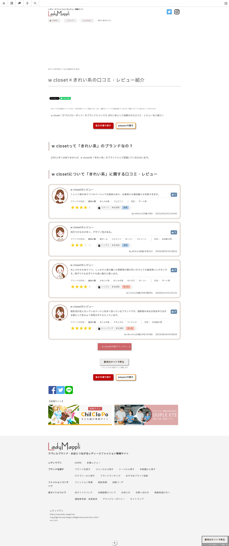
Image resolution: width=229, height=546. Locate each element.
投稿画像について (107, 492)
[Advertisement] (114, 45)
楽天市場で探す (103, 125)
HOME (78, 462)
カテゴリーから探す (85, 476)
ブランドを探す (83, 469)
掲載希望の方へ (162, 492)
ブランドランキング (110, 476)
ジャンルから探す (105, 469)
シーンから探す (127, 469)
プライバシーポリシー (114, 499)
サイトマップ (137, 499)
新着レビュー (93, 462)
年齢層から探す (148, 469)
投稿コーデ (118, 482)
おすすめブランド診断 (137, 476)
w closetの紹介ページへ (114, 346)
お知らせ (125, 492)
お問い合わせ (142, 492)
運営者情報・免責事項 (86, 499)
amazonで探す (125, 125)
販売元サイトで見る (114, 362)
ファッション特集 (84, 482)
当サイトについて (84, 492)
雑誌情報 (102, 482)
